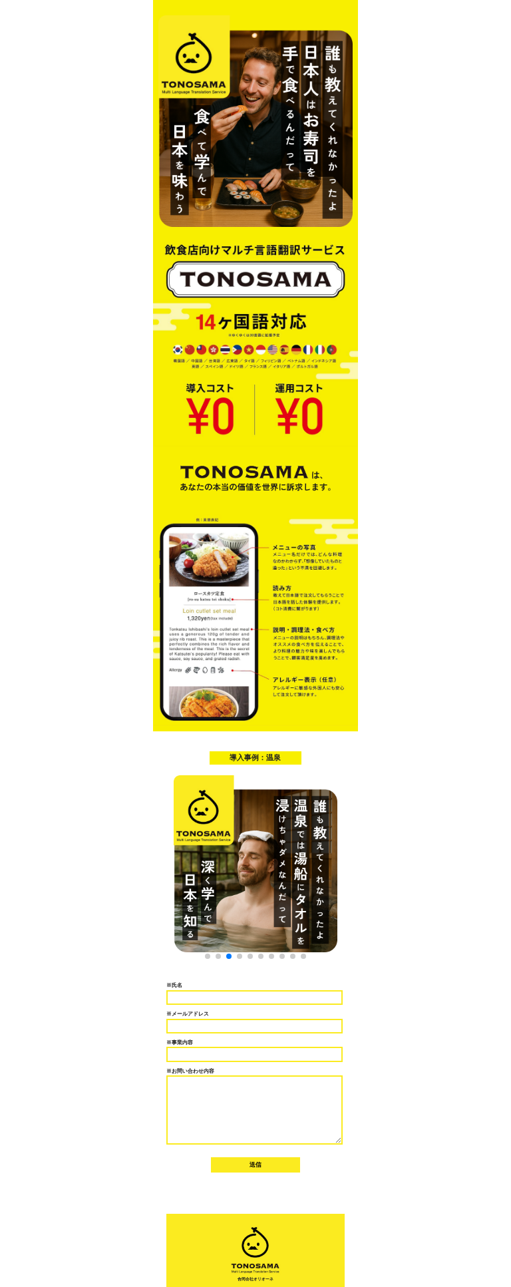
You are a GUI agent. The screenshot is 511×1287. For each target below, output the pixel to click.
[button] (207, 956)
